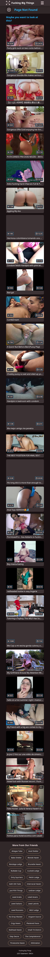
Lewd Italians (16, 903)
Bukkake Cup (16, 871)
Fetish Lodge (34, 877)
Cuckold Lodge (33, 871)
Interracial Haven (34, 884)
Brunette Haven (34, 864)
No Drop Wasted (15, 917)
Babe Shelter (16, 857)
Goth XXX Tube (15, 884)
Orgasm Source (34, 917)
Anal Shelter (33, 851)
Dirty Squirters (17, 877)
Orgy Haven (16, 923)
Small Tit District (34, 930)
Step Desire (14, 936)
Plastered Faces (33, 923)
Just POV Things (16, 890)
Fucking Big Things (22, 2)
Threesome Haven (17, 943)
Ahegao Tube (17, 851)
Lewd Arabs (17, 897)
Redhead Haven (15, 930)
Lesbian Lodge (34, 890)
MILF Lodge (34, 910)
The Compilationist (32, 936)
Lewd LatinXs (33, 903)
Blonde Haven (33, 857)
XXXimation (35, 943)
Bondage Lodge (15, 864)
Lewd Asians (33, 897)
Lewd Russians (17, 910)
